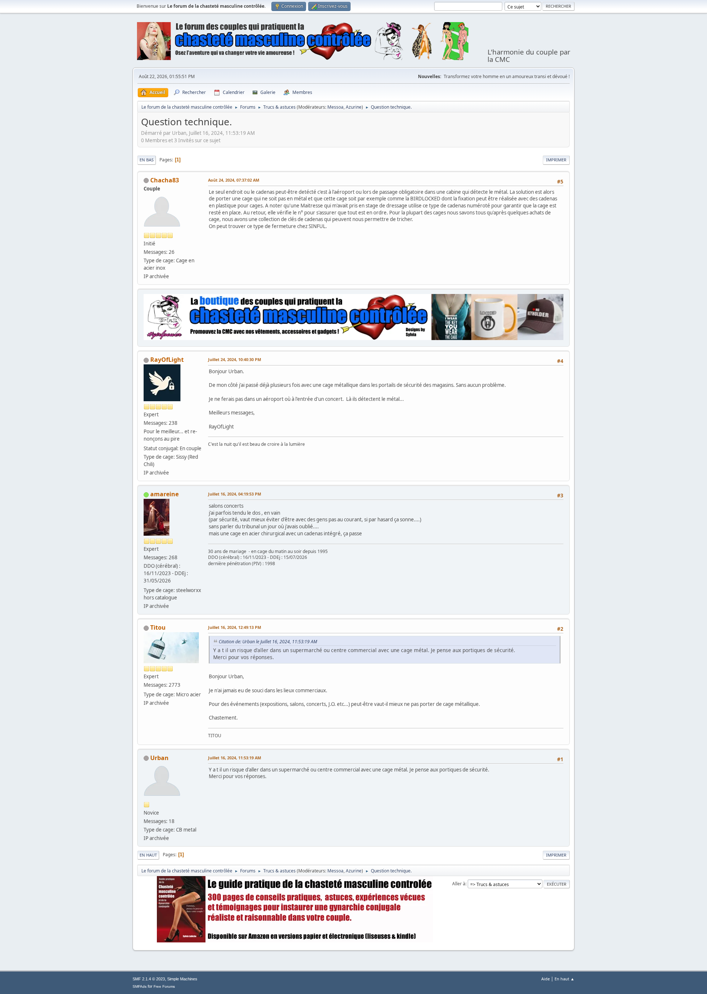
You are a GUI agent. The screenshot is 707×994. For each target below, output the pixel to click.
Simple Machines (182, 979)
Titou (158, 627)
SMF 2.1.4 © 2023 (149, 979)
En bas (147, 159)
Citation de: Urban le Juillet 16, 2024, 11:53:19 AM (268, 641)
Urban (159, 758)
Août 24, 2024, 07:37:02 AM (233, 180)
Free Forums (164, 986)
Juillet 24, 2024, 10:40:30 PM (234, 359)
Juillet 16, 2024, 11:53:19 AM (234, 757)
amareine (164, 494)
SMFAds (140, 986)
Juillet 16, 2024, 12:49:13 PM (234, 627)
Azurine (354, 107)
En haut (148, 855)
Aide (545, 978)
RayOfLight (167, 360)
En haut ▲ (564, 978)
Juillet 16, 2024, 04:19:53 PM (234, 494)
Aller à (458, 884)
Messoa (335, 107)
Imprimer (556, 159)
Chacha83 (164, 180)
